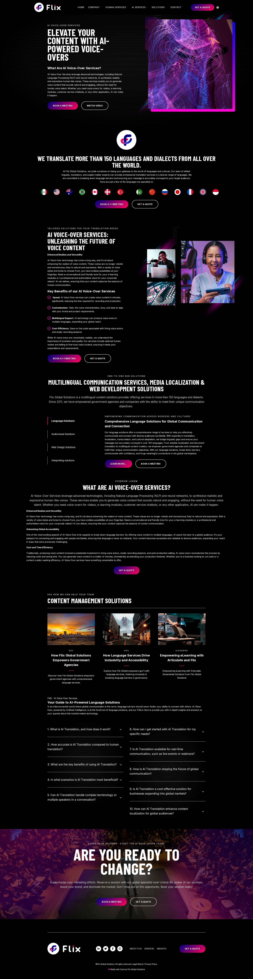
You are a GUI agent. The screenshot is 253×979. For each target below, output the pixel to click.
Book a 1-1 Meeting (111, 204)
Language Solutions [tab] (63, 420)
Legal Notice (137, 964)
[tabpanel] (155, 441)
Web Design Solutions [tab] (63, 447)
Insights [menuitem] (161, 948)
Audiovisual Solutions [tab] (63, 434)
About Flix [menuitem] (136, 948)
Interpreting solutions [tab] (62, 460)
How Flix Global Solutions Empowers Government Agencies (71, 660)
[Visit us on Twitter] (105, 948)
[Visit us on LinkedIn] (98, 948)
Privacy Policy (151, 964)
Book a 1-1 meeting (64, 358)
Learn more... (118, 463)
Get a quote (202, 7)
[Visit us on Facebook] (112, 948)
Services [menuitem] (149, 948)
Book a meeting (63, 105)
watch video (95, 105)
